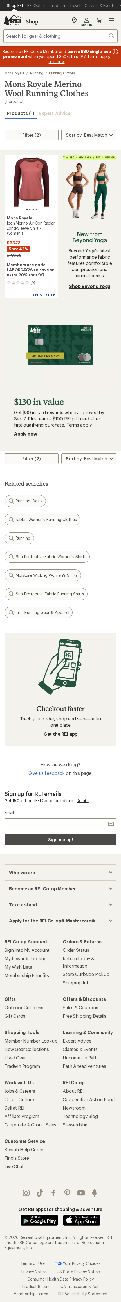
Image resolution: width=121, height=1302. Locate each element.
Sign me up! (60, 839)
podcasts (94, 1192)
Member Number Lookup (31, 1040)
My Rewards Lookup (26, 958)
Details (83, 800)
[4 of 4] (35, 209)
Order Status (76, 950)
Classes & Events (80, 1049)
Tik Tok (40, 1192)
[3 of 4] (33, 209)
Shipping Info (77, 982)
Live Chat (14, 1166)
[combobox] (60, 35)
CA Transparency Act (79, 1286)
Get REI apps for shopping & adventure (60, 1209)
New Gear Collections (27, 1049)
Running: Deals (29, 500)
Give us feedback (46, 773)
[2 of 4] (30, 209)
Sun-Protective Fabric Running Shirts (50, 593)
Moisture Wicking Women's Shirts (47, 575)
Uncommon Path (80, 1057)
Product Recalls (36, 1286)
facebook (53, 1192)
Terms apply (78, 424)
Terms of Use (33, 1263)
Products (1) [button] (20, 113)
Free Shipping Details (84, 1016)
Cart (99, 20)
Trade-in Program (22, 1066)
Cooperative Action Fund (89, 1099)
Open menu (111, 20)
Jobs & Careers (20, 1090)
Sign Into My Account (27, 950)
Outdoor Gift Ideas (24, 1007)
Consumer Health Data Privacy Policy (60, 1279)
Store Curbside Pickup (86, 974)
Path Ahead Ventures (84, 1066)
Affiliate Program (22, 1116)
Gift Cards (15, 1016)
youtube (81, 1192)
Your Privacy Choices (81, 1263)
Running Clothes (62, 73)
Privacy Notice (34, 1271)
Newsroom (74, 1107)
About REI (73, 1090)
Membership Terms (31, 1293)
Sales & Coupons (80, 1007)
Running (36, 73)
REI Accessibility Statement (83, 1293)
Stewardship (76, 1124)
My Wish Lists (18, 967)
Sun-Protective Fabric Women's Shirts (51, 556)
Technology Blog (80, 1116)
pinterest (67, 1192)
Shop (32, 21)
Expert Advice (55, 113)
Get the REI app (61, 734)
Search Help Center (25, 1149)
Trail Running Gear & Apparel (42, 612)
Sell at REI (14, 1107)
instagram (26, 1192)
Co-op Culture (19, 1099)
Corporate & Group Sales (30, 1124)
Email (9, 812)
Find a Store (17, 1158)
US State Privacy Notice (78, 1271)
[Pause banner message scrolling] (115, 51)
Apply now (25, 433)
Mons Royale (14, 73)
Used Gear (15, 1057)
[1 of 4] (27, 209)
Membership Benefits (27, 975)
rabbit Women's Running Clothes (46, 519)
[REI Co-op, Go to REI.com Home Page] (12, 20)
